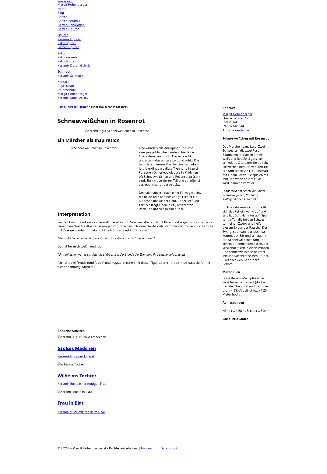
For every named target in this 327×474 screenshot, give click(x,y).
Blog (61, 13)
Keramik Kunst (65, 1)
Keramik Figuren (69, 39)
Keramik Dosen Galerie (74, 65)
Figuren (63, 35)
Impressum (66, 86)
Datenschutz (67, 90)
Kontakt (63, 82)
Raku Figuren (67, 43)
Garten (63, 17)
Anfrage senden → (236, 130)
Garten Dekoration (71, 25)
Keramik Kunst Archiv (73, 98)
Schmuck (64, 71)
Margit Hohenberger (72, 94)
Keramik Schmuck (70, 76)
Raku (61, 53)
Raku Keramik (67, 57)
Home (62, 9)
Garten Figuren (68, 29)
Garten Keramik (69, 21)
